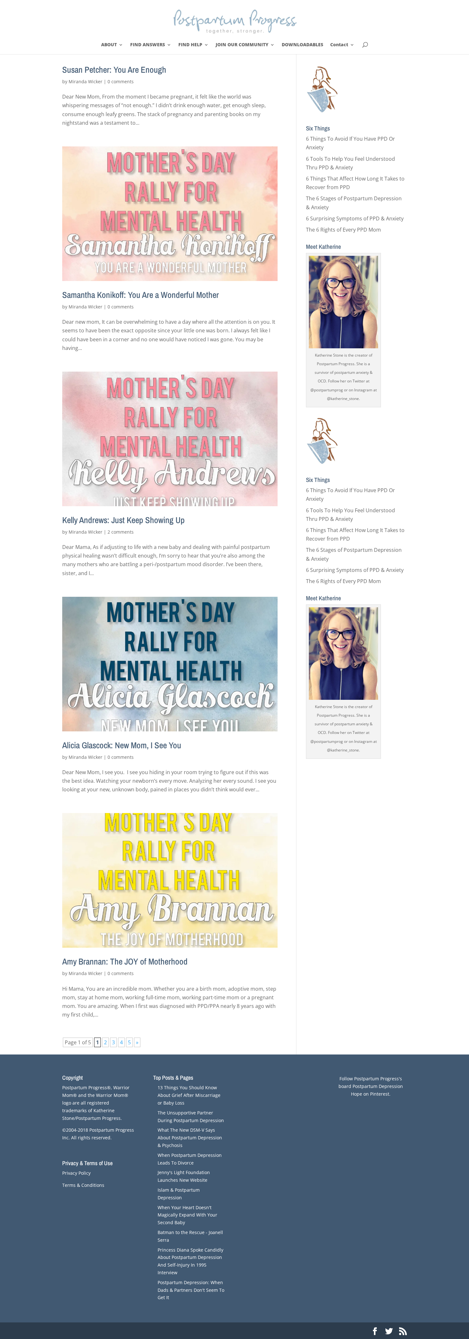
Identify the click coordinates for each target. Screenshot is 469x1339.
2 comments (121, 532)
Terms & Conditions (83, 1185)
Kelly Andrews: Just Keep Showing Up (123, 520)
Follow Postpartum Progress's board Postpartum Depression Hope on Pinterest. (371, 1086)
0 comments (121, 81)
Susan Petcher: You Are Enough (114, 69)
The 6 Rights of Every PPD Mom (343, 229)
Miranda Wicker (85, 81)
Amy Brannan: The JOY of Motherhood (125, 961)
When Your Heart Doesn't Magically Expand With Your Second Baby (187, 1215)
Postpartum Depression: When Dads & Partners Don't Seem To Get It (191, 1290)
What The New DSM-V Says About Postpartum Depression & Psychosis (190, 1137)
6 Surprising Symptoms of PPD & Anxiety (355, 218)
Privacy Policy (76, 1173)
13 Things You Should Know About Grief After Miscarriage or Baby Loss (189, 1095)
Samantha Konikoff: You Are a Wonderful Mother (140, 294)
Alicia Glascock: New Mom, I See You (121, 745)
